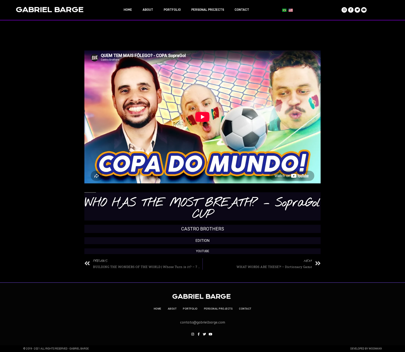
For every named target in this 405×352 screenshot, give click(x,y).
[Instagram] (192, 334)
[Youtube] (210, 334)
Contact (245, 308)
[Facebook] (198, 334)
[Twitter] (204, 334)
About (172, 308)
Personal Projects (218, 308)
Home (157, 308)
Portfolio (190, 308)
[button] (396, 6)
